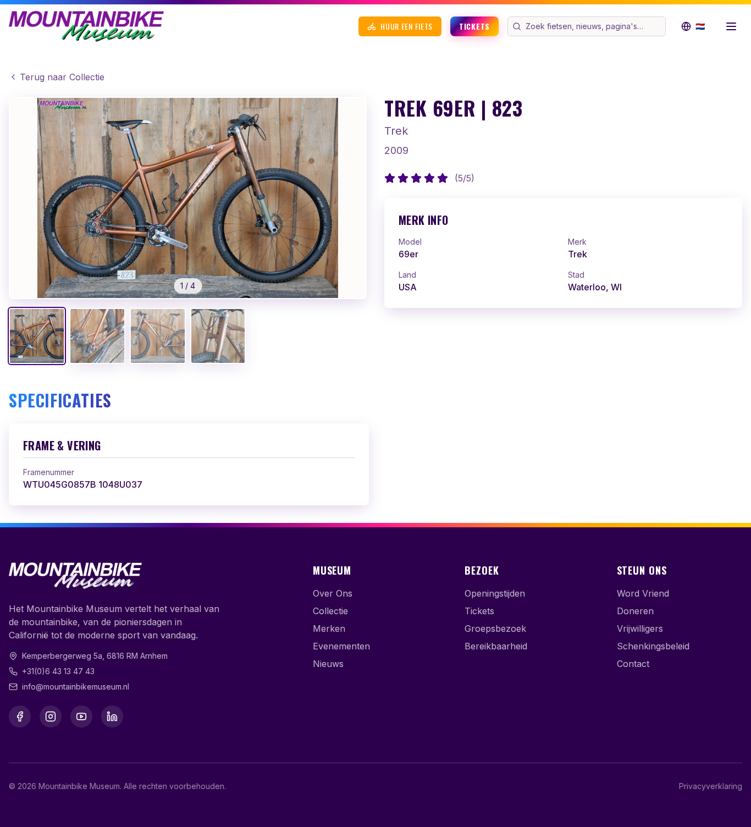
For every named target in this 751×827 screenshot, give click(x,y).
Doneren (635, 610)
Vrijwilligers (640, 628)
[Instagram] (51, 716)
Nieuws (328, 663)
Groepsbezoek (495, 628)
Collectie (330, 610)
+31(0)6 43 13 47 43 (58, 671)
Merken (329, 628)
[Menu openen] (731, 26)
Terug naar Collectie (62, 76)
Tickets (474, 26)
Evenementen (341, 646)
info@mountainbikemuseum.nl (75, 686)
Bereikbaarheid (496, 646)
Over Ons (332, 593)
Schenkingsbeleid (653, 646)
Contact (633, 663)
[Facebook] (20, 716)
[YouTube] (81, 716)
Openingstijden (495, 593)
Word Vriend (643, 593)
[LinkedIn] (112, 716)
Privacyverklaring (710, 786)
